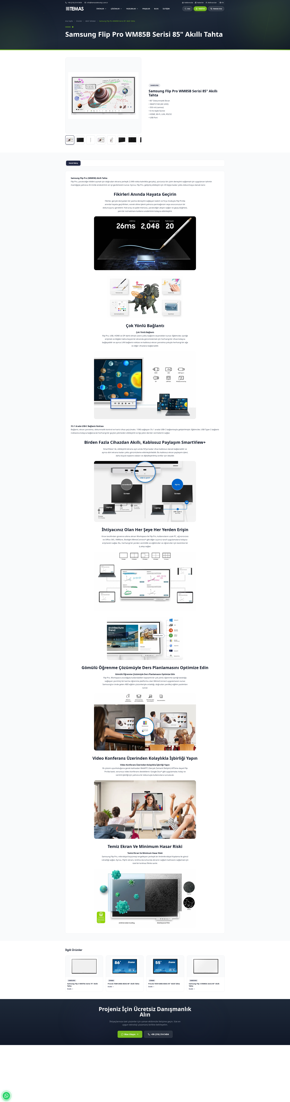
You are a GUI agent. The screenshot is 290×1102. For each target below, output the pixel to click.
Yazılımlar (131, 9)
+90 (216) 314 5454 (160, 1034)
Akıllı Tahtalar (90, 21)
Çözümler (115, 9)
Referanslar (212, 2)
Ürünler (100, 9)
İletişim (166, 9)
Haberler (200, 2)
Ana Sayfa (69, 21)
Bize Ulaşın (129, 1034)
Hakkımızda (188, 2)
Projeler (146, 9)
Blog (156, 9)
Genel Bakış (73, 163)
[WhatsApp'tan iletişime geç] (6, 1095)
